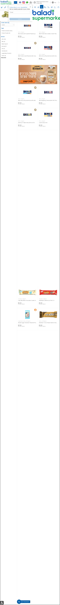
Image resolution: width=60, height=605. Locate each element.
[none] (27, 30)
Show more (3, 57)
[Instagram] (23, 2)
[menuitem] (1, 7)
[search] (15, 2)
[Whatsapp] (27, 2)
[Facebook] (20, 2)
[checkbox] (8, 31)
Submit (20, 19)
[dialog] (20, 13)
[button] (31, 2)
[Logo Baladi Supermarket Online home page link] (6, 2)
